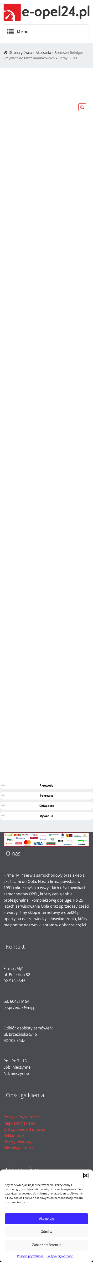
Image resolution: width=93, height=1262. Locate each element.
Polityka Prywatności (22, 1117)
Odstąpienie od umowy (24, 1129)
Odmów (46, 1231)
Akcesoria (43, 52)
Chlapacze (46, 806)
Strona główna (20, 52)
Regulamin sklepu (19, 1123)
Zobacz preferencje (46, 1245)
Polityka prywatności (30, 1256)
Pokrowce (46, 796)
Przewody (46, 785)
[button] (85, 1175)
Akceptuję (46, 1218)
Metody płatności (19, 1148)
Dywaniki (46, 816)
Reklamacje (14, 1135)
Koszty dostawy (17, 1142)
